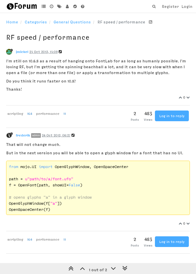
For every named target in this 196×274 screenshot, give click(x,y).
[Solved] (75, 6)
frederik (23, 135)
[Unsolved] (83, 6)
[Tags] (59, 6)
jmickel (22, 51)
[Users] (67, 6)
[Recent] (52, 6)
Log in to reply (172, 116)
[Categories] (44, 6)
